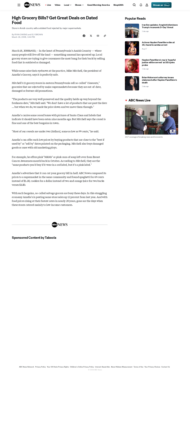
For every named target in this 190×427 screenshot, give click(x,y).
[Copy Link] (105, 35)
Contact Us (165, 367)
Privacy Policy (40, 367)
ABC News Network (26, 367)
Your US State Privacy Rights (58, 367)
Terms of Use (138, 367)
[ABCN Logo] (32, 5)
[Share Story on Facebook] (84, 35)
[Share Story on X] (91, 35)
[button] (19, 5)
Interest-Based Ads (102, 367)
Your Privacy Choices (152, 367)
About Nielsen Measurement (121, 367)
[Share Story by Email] (98, 35)
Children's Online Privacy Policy (82, 367)
